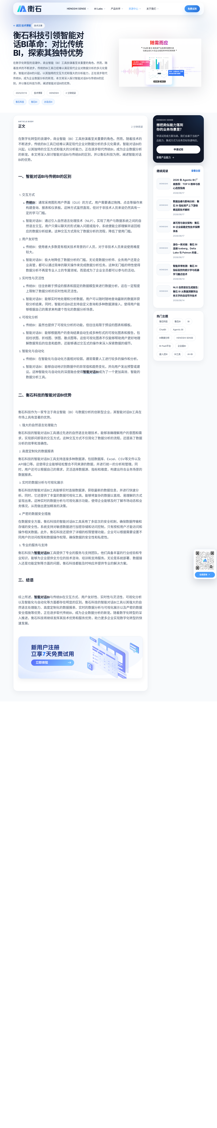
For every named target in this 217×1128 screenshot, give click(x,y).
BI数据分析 (164, 338)
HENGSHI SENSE (184, 338)
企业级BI (182, 346)
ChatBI (162, 329)
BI (189, 321)
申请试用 (178, 149)
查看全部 (195, 170)
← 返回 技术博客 (22, 25)
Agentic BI (178, 329)
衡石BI (178, 321)
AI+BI (190, 354)
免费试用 (192, 8)
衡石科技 (163, 321)
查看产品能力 (165, 157)
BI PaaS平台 (165, 346)
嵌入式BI (163, 354)
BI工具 (177, 354)
